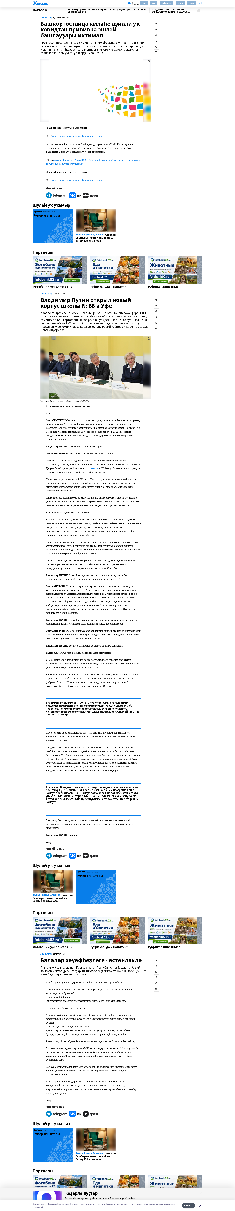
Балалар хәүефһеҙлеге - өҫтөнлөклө (128, 9)
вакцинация (59, 135)
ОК (153, 3)
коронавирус (74, 135)
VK (144, 3)
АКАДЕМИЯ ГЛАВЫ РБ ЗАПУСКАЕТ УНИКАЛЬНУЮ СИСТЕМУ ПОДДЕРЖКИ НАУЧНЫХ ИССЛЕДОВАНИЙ (170, 10)
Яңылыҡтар (40, 9)
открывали (92, 468)
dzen (180, 3)
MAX (192, 3)
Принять (188, 1205)
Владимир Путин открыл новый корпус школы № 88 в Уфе (87, 10)
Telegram (166, 3)
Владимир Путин (92, 135)
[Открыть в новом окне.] (57, 195)
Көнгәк (40, 3)
